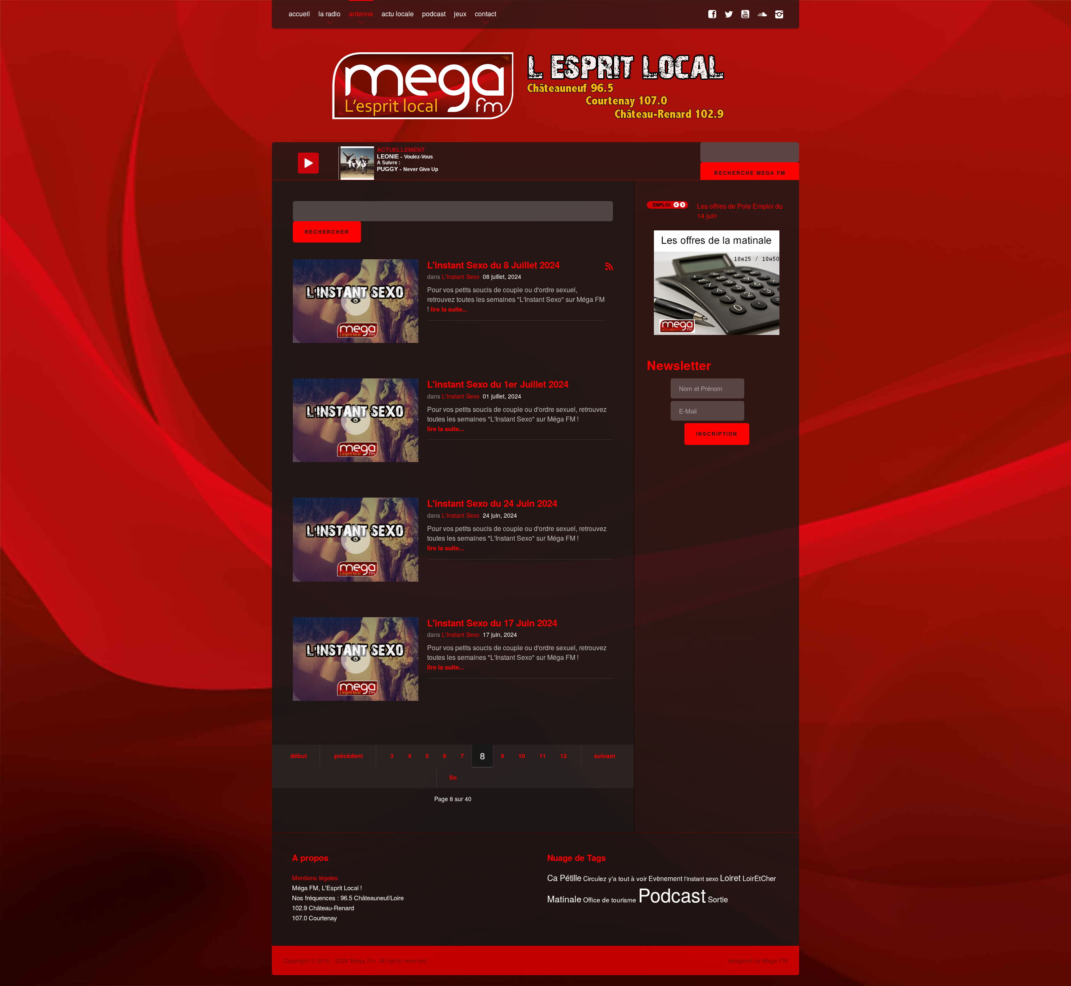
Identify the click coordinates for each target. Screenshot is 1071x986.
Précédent (348, 755)
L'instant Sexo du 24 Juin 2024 (492, 503)
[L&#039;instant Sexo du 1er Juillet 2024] (355, 420)
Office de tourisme (609, 900)
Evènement (665, 878)
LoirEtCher (759, 878)
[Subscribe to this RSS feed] (609, 267)
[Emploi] (716, 281)
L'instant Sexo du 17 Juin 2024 (492, 622)
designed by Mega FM (758, 960)
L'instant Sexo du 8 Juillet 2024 (493, 264)
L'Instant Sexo (460, 276)
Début (298, 755)
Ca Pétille (564, 878)
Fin (453, 777)
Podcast (672, 894)
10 (521, 755)
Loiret (730, 878)
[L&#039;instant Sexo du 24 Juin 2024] (355, 539)
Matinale (564, 899)
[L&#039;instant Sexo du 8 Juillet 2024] (355, 301)
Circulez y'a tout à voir (615, 878)
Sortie (718, 899)
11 (542, 755)
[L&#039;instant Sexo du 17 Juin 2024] (355, 659)
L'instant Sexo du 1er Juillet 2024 (498, 384)
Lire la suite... (448, 309)
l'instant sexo (701, 878)
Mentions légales (315, 877)
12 (563, 755)
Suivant (604, 755)
